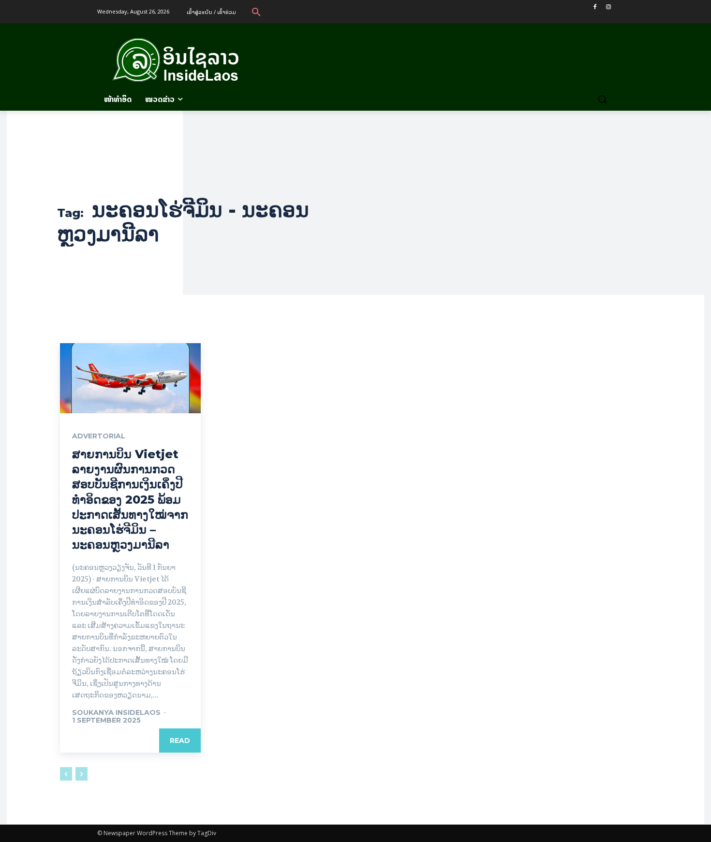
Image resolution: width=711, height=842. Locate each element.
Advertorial (98, 436)
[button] (256, 11)
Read (180, 740)
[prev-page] (66, 774)
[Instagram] (608, 7)
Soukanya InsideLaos (116, 712)
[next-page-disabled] (81, 774)
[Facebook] (594, 7)
